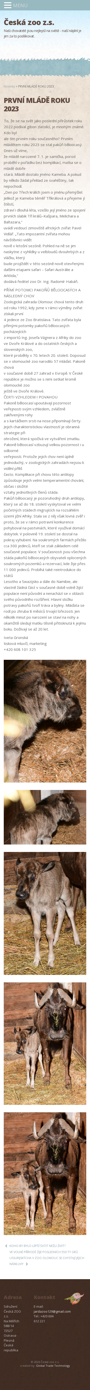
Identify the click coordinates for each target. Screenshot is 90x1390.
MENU (20, 5)
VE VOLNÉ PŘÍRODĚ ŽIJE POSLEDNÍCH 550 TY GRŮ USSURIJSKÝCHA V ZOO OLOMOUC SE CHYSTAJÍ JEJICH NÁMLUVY (47, 1258)
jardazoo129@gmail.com (52, 1311)
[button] (8, 5)
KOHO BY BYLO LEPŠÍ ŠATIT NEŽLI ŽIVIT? (38, 1246)
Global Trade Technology (53, 1365)
